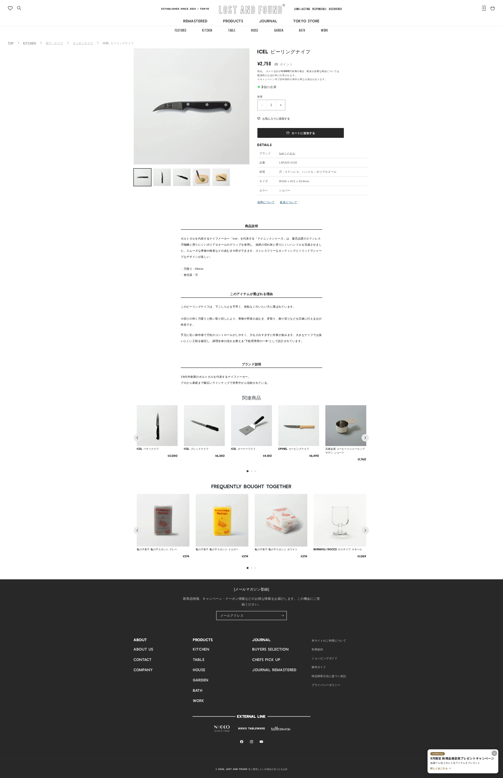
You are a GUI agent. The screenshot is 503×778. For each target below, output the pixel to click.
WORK (324, 29)
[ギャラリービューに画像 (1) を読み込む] (142, 177)
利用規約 (317, 649)
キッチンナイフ (83, 43)
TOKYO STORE (306, 20)
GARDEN (279, 29)
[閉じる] (494, 753)
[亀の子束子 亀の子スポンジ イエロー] (222, 520)
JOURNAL (268, 20)
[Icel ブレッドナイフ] (204, 425)
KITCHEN (207, 29)
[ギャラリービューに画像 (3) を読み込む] (182, 177)
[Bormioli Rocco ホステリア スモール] (340, 520)
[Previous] (137, 438)
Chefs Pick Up (266, 659)
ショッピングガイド (325, 658)
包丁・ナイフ (54, 43)
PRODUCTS (233, 20)
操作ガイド (319, 667)
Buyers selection (270, 649)
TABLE (231, 29)
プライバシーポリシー (326, 685)
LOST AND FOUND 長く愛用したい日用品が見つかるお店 (256, 769)
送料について (266, 202)
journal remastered (274, 669)
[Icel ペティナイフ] (157, 425)
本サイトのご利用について (329, 640)
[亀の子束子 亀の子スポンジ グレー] (163, 520)
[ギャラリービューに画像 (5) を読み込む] (221, 177)
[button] (273, 118)
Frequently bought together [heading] (251, 486)
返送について (288, 202)
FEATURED (180, 29)
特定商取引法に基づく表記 (329, 676)
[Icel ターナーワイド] (251, 425)
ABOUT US (143, 649)
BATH (302, 29)
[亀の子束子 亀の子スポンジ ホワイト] (281, 520)
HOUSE (254, 29)
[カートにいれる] (172, 440)
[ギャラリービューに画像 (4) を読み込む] (201, 177)
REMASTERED (195, 20)
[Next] (365, 438)
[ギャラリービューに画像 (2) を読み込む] (162, 177)
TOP (11, 43)
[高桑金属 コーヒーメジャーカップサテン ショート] (345, 425)
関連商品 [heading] (251, 397)
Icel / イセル (287, 153)
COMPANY (143, 669)
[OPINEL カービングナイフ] (298, 425)
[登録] (282, 615)
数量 (260, 96)
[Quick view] (172, 430)
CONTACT (143, 659)
